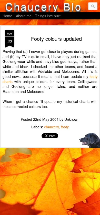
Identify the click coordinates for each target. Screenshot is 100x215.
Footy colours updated (56, 38)
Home (7, 15)
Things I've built (48, 15)
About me (24, 15)
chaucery (51, 126)
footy (65, 126)
